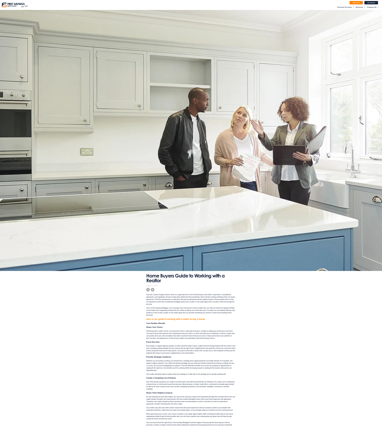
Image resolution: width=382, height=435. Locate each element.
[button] (148, 289)
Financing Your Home (344, 7)
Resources (359, 7)
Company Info (372, 7)
